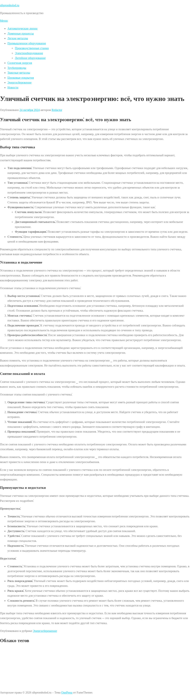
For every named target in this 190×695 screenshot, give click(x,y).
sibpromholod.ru (9, 5)
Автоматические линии (22, 28)
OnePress (66, 692)
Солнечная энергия (19, 62)
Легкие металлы (17, 38)
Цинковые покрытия (20, 77)
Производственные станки (32, 48)
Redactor (57, 110)
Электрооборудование (29, 53)
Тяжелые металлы (18, 72)
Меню (4, 20)
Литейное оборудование (30, 58)
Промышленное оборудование (26, 43)
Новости (12, 87)
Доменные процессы (20, 33)
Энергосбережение (19, 82)
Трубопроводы (16, 67)
